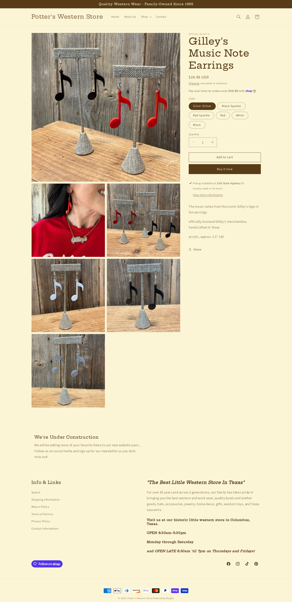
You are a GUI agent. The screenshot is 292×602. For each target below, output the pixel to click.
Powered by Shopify (163, 598)
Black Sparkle (231, 106)
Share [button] (197, 249)
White (240, 115)
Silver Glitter (202, 106)
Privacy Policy (40, 521)
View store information (208, 195)
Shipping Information (45, 499)
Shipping (194, 83)
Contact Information (44, 528)
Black (197, 124)
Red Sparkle (201, 115)
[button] (145, 17)
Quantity (194, 134)
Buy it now (225, 169)
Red (222, 115)
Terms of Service (42, 514)
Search (36, 492)
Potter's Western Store (139, 598)
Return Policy (40, 507)
